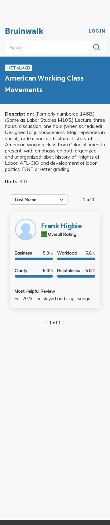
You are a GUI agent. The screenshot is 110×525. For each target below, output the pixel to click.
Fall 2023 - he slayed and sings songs (52, 298)
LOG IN (97, 31)
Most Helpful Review (35, 291)
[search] (49, 47)
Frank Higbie (61, 226)
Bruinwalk (24, 31)
